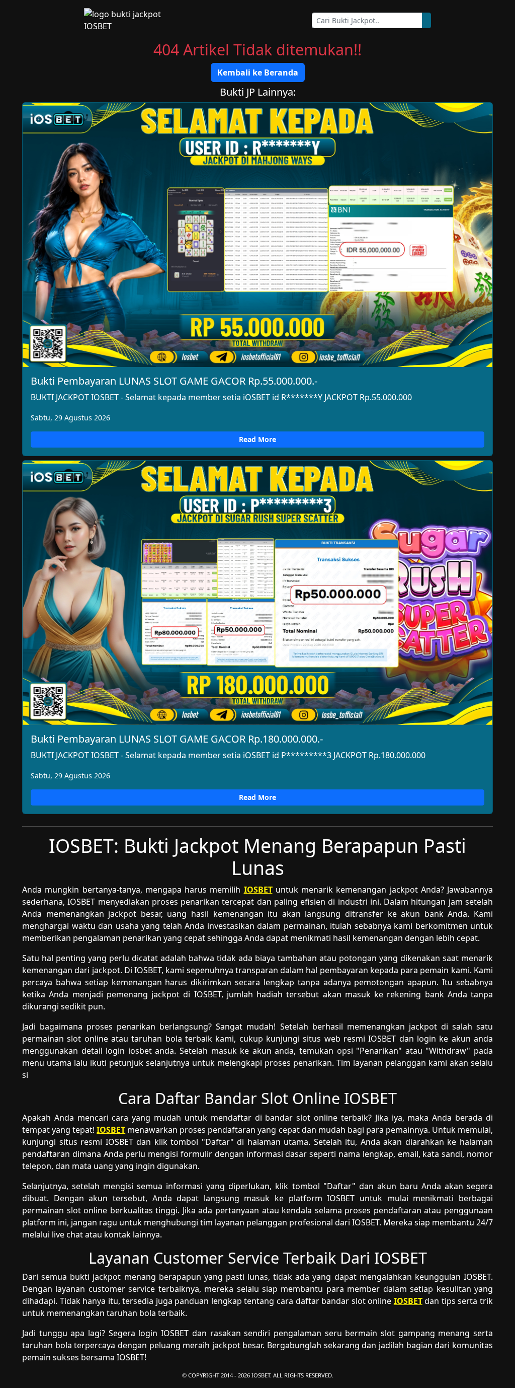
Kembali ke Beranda (257, 72)
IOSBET (258, 889)
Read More (257, 439)
